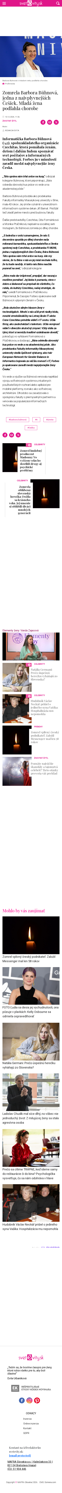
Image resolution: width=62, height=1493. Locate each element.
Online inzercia (31, 1423)
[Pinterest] (37, 1400)
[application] (31, 646)
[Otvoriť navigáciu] (4, 3)
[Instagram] (29, 1400)
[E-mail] (49, 122)
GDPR (26, 1433)
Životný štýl (9, 121)
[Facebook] (43, 122)
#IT (36, 419)
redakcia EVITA (12, 130)
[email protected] (20, 1455)
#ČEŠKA (31, 427)
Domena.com (50, 1482)
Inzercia (27, 1419)
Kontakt (27, 1428)
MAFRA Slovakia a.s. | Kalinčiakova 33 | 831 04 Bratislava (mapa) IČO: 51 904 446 (30, 1465)
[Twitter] (56, 122)
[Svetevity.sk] (31, 3)
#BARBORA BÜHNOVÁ (17, 419)
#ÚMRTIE (49, 419)
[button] (58, 3)
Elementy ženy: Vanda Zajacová (20, 630)
